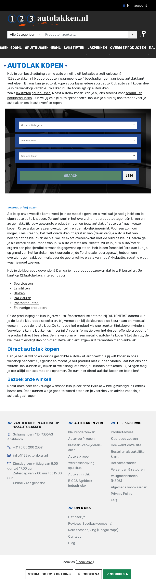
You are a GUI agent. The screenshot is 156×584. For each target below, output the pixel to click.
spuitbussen (41, 93)
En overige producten (30, 308)
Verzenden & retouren (128, 469)
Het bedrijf (76, 517)
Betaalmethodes (123, 463)
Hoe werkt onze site (126, 445)
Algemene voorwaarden (129, 487)
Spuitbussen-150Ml (43, 48)
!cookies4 (118, 574)
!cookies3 (90, 574)
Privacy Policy (121, 494)
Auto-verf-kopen (81, 439)
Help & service (130, 423)
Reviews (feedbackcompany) (90, 523)
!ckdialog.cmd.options (49, 574)
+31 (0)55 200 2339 (28, 447)
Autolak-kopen (79, 456)
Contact (74, 536)
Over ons (82, 508)
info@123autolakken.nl (30, 455)
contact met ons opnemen (46, 371)
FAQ (114, 500)
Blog (71, 543)
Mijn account (137, 5)
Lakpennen (97, 48)
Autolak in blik (79, 474)
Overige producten (128, 48)
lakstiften (23, 93)
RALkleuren (22, 298)
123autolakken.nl (20, 78)
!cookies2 (85, 562)
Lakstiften (74, 48)
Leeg (129, 175)
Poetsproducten (26, 303)
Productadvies (122, 432)
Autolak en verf (89, 423)
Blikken (19, 293)
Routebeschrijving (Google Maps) (93, 530)
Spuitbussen (23, 283)
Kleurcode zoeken (81, 432)
